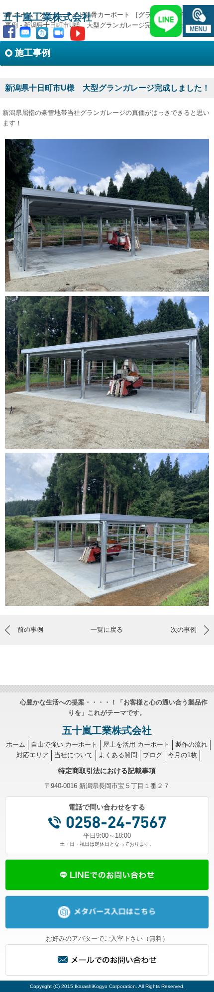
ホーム (15, 744)
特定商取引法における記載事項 (107, 771)
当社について (73, 755)
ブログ (152, 755)
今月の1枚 (182, 755)
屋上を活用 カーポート (136, 744)
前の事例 (30, 629)
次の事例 (184, 629)
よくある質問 (118, 755)
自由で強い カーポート (64, 744)
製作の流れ (191, 744)
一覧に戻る (107, 629)
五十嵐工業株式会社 (47, 16)
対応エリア (32, 755)
